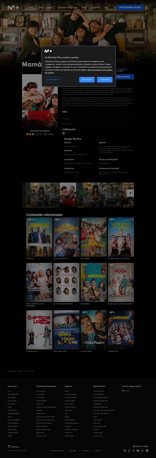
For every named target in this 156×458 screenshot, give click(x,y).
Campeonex (113, 351)
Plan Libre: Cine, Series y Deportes (104, 410)
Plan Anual (96, 423)
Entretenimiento (13, 432)
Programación (69, 436)
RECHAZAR (87, 80)
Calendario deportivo (68, 7)
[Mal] (30, 134)
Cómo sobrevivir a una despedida (35, 305)
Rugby (67, 416)
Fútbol (50, 7)
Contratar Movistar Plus (100, 407)
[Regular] (33, 134)
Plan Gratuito (97, 420)
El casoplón (85, 258)
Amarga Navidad (41, 401)
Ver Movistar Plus (98, 391)
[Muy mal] (27, 134)
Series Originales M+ (14, 420)
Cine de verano (12, 410)
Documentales (12, 429)
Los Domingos (40, 397)
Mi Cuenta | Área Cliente (100, 397)
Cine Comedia (12, 401)
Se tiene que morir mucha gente (46, 407)
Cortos (10, 407)
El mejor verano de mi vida (119, 258)
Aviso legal (73, 450)
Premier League (70, 401)
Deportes (95, 7)
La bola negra (40, 394)
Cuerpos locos (32, 351)
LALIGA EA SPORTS (70, 397)
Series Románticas (13, 423)
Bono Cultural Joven (99, 426)
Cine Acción (11, 404)
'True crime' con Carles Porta (45, 420)
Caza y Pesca (40, 432)
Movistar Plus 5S (41, 436)
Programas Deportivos (43, 429)
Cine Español (12, 397)
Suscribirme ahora (130, 7)
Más (106, 8)
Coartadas (85, 304)
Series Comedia (12, 426)
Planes (95, 416)
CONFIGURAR (53, 80)
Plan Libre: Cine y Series (100, 413)
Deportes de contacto (71, 423)
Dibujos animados (41, 426)
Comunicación (97, 436)
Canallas (30, 258)
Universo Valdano (70, 407)
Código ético (97, 404)
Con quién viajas (60, 351)
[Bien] (35, 134)
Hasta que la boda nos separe (120, 304)
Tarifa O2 (96, 429)
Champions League (71, 394)
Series (31, 7)
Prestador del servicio (57, 450)
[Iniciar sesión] (146, 7)
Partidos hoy (69, 432)
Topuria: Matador (70, 420)
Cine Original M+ (13, 394)
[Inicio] (13, 7)
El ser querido (40, 391)
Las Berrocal (40, 413)
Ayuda (127, 391)
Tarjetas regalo (98, 432)
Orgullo (10, 436)
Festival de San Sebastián (44, 423)
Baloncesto (68, 410)
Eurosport (68, 426)
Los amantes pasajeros (63, 304)
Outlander (39, 410)
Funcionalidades (98, 394)
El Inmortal (39, 404)
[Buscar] (115, 8)
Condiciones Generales (100, 401)
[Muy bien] (38, 134)
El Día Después (69, 404)
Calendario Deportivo (71, 429)
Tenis (84, 7)
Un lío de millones (60, 258)
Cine (40, 7)
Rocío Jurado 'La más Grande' (45, 416)
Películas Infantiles (13, 413)
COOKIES (97, 450)
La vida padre (86, 351)
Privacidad (85, 450)
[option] (42, 195)
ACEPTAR (105, 80)
